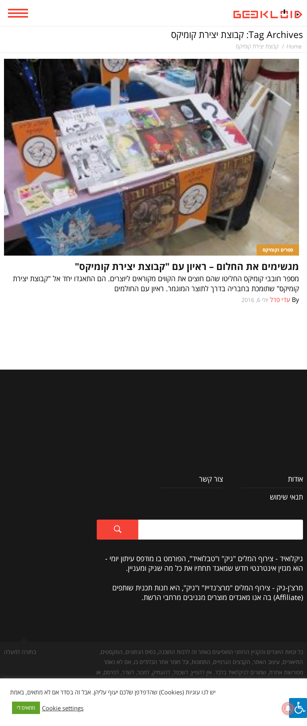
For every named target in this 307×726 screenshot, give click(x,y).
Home (294, 46)
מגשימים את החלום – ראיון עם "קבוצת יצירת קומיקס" (187, 266)
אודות (295, 479)
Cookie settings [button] (63, 708)
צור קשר (211, 479)
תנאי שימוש (286, 497)
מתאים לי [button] (26, 707)
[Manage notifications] (288, 708)
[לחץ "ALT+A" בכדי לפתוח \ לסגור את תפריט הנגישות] (298, 708)
